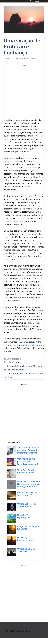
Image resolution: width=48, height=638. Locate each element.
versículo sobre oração (33, 344)
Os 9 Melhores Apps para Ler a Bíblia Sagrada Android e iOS (27, 461)
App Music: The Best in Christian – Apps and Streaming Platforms (28, 450)
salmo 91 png (13, 362)
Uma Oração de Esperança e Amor (26, 538)
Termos (30, 625)
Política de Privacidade (15, 625)
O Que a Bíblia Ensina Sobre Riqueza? (27, 494)
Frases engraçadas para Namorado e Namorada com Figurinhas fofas (28, 484)
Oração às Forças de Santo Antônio (26, 505)
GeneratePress (36, 631)
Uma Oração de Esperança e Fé (24, 516)
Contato (38, 625)
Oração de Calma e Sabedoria (26, 550)
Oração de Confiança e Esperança (28, 527)
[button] (31, 1)
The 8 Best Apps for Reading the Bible (26, 471)
